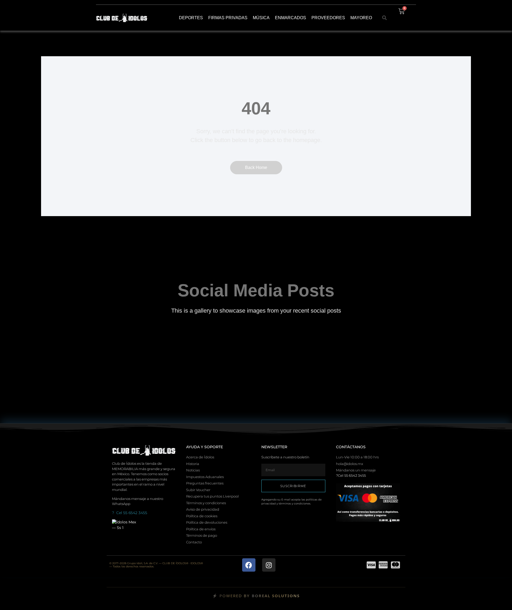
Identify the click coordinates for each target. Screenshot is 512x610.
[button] (384, 17)
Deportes (191, 17)
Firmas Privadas (227, 17)
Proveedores (328, 17)
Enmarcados (290, 17)
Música (261, 17)
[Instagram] (268, 565)
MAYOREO (361, 17)
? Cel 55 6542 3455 (129, 512)
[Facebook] (248, 565)
